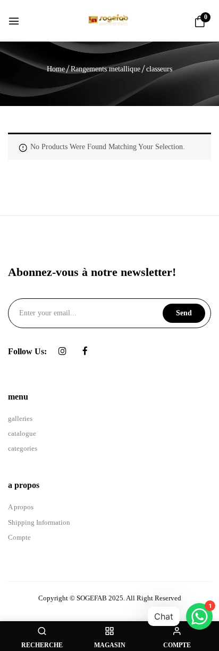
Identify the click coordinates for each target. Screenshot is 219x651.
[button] (200, 22)
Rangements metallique (105, 69)
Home (56, 69)
